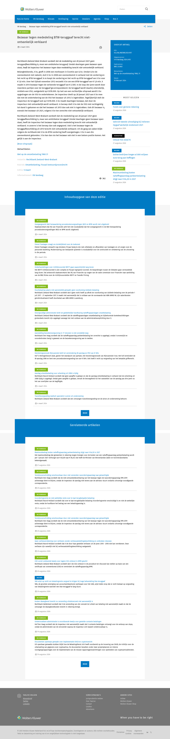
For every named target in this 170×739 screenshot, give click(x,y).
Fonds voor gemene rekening (126, 107)
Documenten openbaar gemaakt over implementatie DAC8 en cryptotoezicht (63, 642)
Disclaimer (120, 732)
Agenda (97, 19)
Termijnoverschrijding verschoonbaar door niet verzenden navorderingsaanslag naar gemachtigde (72, 475)
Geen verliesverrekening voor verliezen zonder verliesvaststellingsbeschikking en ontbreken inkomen (73, 541)
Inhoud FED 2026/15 (122, 140)
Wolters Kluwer (126, 701)
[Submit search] (147, 9)
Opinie (75, 19)
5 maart (27, 170)
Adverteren (90, 709)
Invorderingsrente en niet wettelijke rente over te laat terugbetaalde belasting (64, 498)
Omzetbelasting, (33, 165)
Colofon (89, 707)
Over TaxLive (90, 701)
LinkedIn (26, 704)
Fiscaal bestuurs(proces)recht (54, 165)
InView (122, 699)
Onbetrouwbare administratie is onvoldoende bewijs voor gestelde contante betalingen (68, 622)
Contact (89, 704)
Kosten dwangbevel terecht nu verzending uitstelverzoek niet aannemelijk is (64, 601)
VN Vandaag (38, 19)
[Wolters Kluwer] (32, 9)
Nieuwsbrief (27, 699)
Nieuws (51, 19)
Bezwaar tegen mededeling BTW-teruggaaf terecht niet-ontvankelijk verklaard (58, 27)
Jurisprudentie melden (94, 699)
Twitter (25, 701)
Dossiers (86, 19)
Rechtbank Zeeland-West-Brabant (41, 159)
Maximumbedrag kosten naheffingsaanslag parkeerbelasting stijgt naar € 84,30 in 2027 (129, 175)
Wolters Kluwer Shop (128, 704)
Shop (106, 19)
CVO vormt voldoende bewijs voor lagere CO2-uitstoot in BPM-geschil (61, 561)
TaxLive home (23, 19)
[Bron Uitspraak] (24, 144)
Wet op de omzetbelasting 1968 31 (32, 154)
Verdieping (63, 19)
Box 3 (115, 19)
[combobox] (131, 9)
